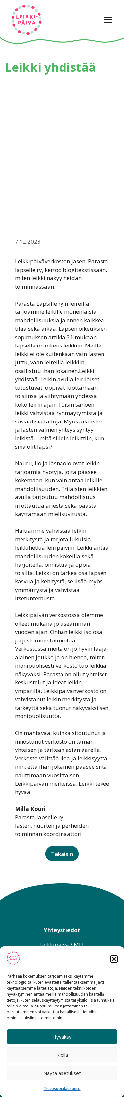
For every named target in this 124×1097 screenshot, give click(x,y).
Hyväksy (62, 1036)
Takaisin (62, 854)
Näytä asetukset (62, 1073)
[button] (114, 959)
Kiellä (62, 1054)
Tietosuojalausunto (62, 1088)
